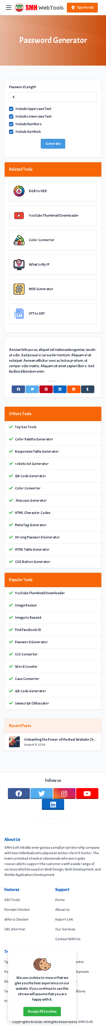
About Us (62, 909)
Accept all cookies (42, 1011)
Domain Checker (17, 909)
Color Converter (28, 488)
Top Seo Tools (25, 427)
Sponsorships (66, 981)
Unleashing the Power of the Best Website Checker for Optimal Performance (60, 739)
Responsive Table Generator (37, 451)
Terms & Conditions (70, 991)
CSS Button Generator (33, 561)
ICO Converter (26, 654)
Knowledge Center (69, 962)
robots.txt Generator (32, 463)
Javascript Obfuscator (32, 703)
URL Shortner (15, 929)
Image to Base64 (28, 617)
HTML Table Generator (32, 549)
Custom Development (72, 971)
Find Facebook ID (28, 629)
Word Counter (26, 666)
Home (60, 900)
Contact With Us (67, 939)
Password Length (22, 87)
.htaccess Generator (31, 500)
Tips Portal (85, 7)
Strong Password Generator (37, 537)
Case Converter (27, 678)
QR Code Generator (30, 476)
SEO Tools (12, 900)
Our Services (65, 929)
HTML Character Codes (32, 512)
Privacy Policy (65, 1001)
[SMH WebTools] (39, 7)
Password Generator (31, 642)
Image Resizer (26, 605)
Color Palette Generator (34, 439)
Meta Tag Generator (31, 525)
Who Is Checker (16, 919)
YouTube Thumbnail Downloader (40, 593)
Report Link (64, 919)
